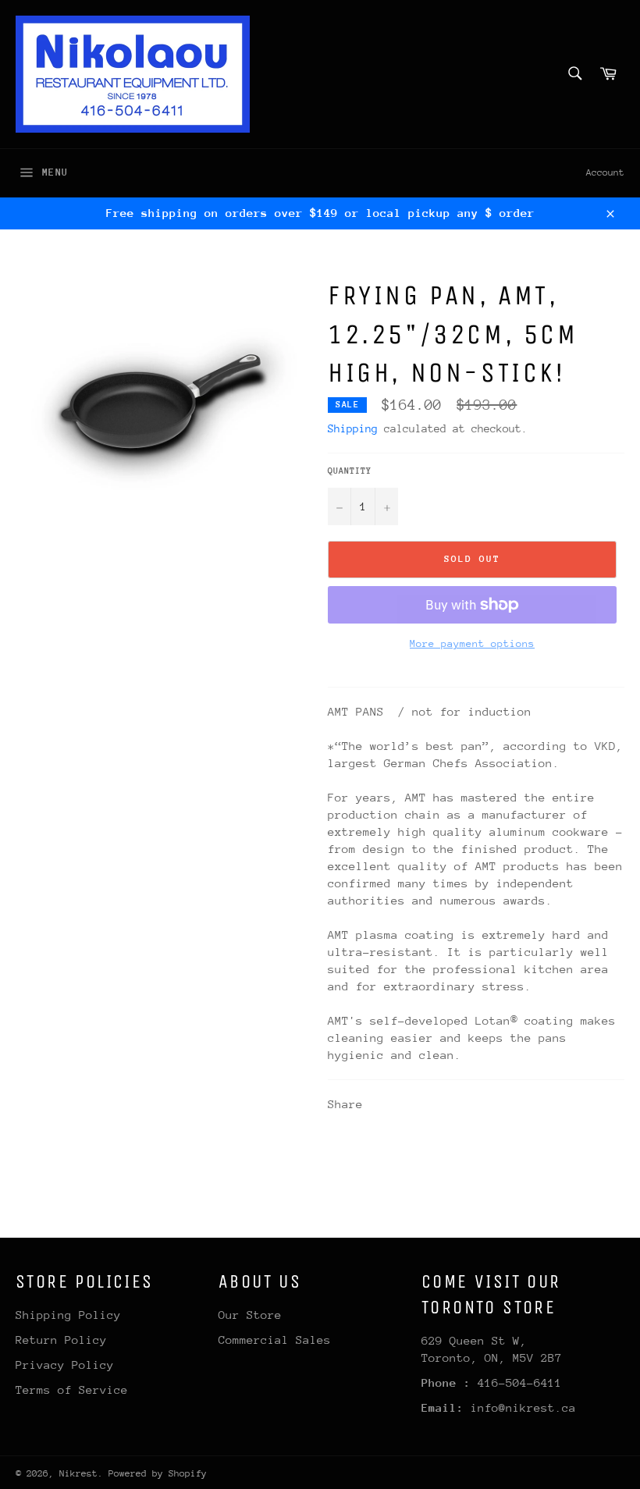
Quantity (350, 471)
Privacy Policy (65, 1364)
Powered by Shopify (157, 1473)
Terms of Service (72, 1389)
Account (605, 172)
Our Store (250, 1314)
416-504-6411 (520, 1382)
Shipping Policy (68, 1314)
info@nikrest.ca (523, 1407)
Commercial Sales (275, 1339)
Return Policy (61, 1339)
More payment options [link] (472, 643)
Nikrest (78, 1473)
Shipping (353, 428)
